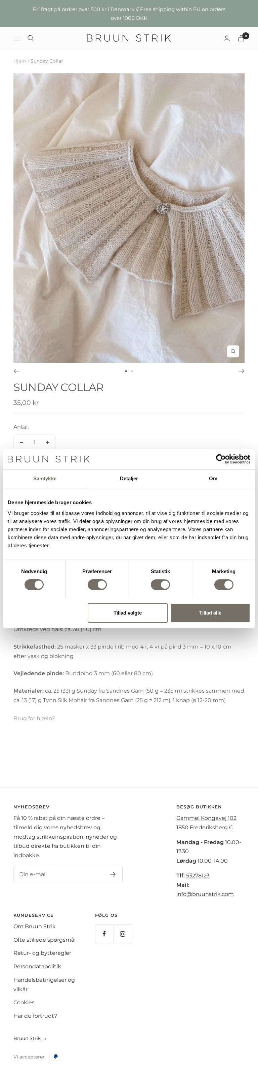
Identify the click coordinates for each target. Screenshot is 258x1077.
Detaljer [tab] (129, 478)
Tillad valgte (128, 613)
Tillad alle (210, 613)
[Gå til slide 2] (132, 371)
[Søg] (31, 38)
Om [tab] (213, 478)
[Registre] (113, 874)
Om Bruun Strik (34, 926)
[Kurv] (241, 38)
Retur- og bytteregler (42, 953)
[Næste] (242, 371)
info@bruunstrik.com (205, 894)
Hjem (19, 61)
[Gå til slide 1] (126, 371)
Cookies (24, 1002)
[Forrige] (16, 371)
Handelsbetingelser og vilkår (44, 985)
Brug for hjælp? (34, 718)
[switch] (97, 584)
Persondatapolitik (37, 966)
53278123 (198, 875)
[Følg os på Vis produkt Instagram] (123, 934)
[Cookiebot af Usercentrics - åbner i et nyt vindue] (220, 459)
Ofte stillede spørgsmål (44, 940)
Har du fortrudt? (35, 1016)
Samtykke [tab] (44, 478)
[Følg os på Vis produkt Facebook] (104, 934)
